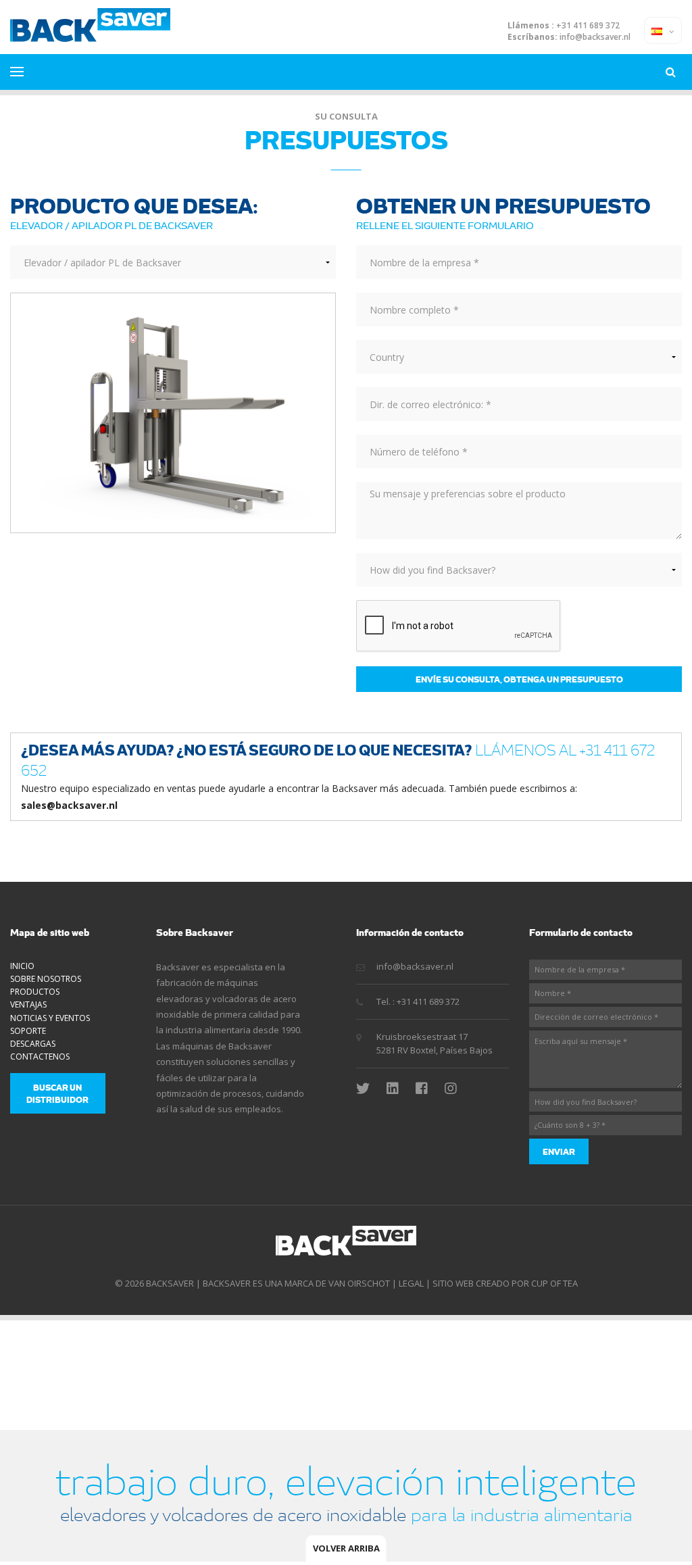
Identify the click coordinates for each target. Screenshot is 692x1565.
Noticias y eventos (50, 1018)
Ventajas (28, 1004)
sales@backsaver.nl (69, 805)
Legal (411, 1283)
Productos (34, 991)
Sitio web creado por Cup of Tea (505, 1283)
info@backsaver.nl (595, 37)
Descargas (32, 1043)
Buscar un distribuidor (57, 1093)
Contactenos (40, 1056)
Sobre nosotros (45, 979)
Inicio (22, 966)
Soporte (28, 1031)
